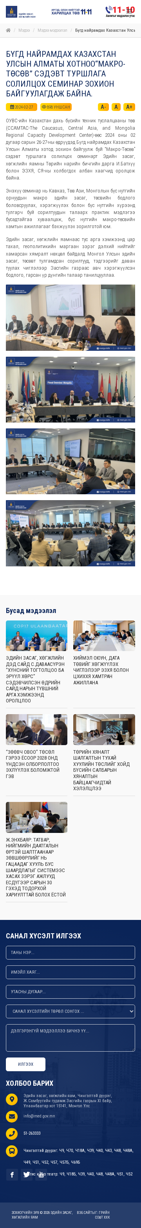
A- (103, 107)
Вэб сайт (84, 1213)
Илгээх (25, 1064)
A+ (129, 107)
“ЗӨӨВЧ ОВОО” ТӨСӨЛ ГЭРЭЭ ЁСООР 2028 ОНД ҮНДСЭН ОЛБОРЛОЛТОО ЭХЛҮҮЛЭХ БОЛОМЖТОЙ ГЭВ (33, 764)
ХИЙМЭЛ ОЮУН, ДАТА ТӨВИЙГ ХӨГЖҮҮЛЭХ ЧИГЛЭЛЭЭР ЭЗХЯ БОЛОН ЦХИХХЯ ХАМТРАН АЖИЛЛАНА (101, 670)
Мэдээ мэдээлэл (52, 30)
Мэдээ (24, 30)
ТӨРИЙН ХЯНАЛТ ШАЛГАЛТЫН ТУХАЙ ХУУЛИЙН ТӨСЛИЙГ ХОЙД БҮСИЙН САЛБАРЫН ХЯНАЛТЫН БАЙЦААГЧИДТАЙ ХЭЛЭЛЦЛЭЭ (101, 770)
